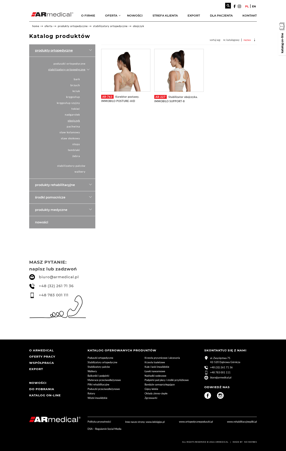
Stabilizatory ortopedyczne (110, 26)
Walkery (80, 171)
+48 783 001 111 (53, 295)
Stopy (76, 144)
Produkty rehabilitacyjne (55, 185)
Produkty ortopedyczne (73, 26)
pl (247, 6)
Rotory (91, 393)
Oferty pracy (42, 356)
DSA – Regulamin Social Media (104, 428)
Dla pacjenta (221, 15)
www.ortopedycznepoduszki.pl (196, 421)
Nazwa (247, 39)
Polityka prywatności (99, 421)
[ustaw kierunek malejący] (254, 39)
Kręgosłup (73, 96)
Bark (77, 79)
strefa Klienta (165, 15)
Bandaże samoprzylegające (160, 384)
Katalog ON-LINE (45, 395)
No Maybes (250, 442)
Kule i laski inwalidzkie (157, 366)
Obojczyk (138, 26)
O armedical (41, 350)
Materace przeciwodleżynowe (104, 380)
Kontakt (249, 15)
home (35, 26)
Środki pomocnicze (50, 197)
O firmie (88, 15)
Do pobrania (41, 389)
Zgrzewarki (151, 397)
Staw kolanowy (70, 132)
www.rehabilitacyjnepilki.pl (242, 421)
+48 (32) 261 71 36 (56, 286)
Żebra (76, 156)
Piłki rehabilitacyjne (98, 384)
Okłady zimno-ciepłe (156, 393)
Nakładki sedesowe (155, 375)
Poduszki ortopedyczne (69, 63)
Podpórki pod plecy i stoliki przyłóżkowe (167, 380)
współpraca (41, 363)
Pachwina (73, 126)
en (254, 6)
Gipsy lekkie (151, 388)
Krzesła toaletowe (155, 362)
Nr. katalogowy (231, 39)
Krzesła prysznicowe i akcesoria (162, 357)
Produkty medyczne (51, 210)
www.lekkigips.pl (155, 421)
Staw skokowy (70, 138)
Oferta (111, 15)
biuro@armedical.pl (59, 277)
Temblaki (74, 150)
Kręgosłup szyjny (68, 102)
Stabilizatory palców (71, 165)
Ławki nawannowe (155, 371)
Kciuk (76, 91)
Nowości (135, 15)
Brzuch (75, 85)
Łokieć (75, 108)
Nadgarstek (72, 114)
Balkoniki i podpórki (98, 375)
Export (194, 15)
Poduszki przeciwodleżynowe (104, 388)
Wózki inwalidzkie (97, 397)
